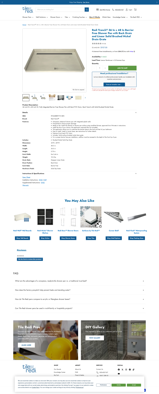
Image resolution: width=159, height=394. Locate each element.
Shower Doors (55, 17)
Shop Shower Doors (68, 238)
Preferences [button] (79, 387)
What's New (106, 17)
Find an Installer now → (114, 84)
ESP (45, 180)
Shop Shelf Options (113, 238)
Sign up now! (97, 2)
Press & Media (79, 375)
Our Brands (57, 369)
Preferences (103, 385)
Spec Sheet (26, 177)
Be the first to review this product (30, 259)
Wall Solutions (41, 17)
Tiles (66, 17)
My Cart (56, 375)
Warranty (25, 185)
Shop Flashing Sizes (136, 238)
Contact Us (99, 369)
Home (24, 25)
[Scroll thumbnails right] (84, 97)
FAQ (76, 372)
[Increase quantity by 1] (105, 68)
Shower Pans (26, 17)
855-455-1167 (104, 372)
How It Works (94, 17)
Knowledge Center (119, 17)
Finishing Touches (79, 17)
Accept (134, 385)
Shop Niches (45, 238)
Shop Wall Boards (22, 238)
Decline (119, 385)
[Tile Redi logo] (27, 9)
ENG (41, 180)
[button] (2, 2)
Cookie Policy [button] (35, 387)
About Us (78, 369)
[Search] (87, 9)
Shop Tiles (90, 238)
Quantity (95, 64)
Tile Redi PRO (135, 17)
